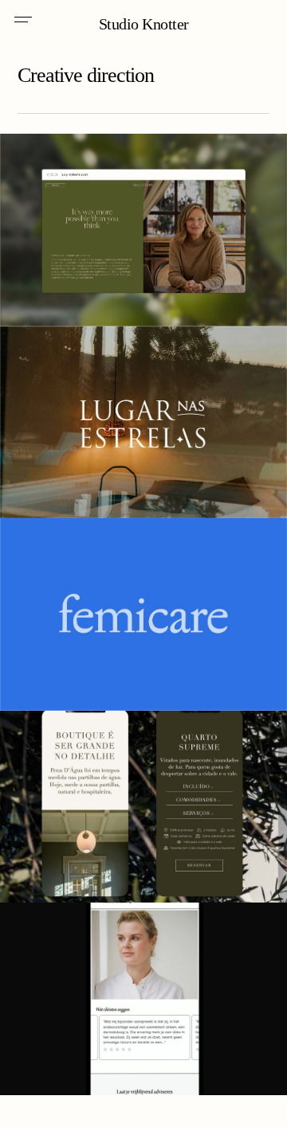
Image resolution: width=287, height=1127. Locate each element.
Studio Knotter (144, 24)
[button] (23, 22)
